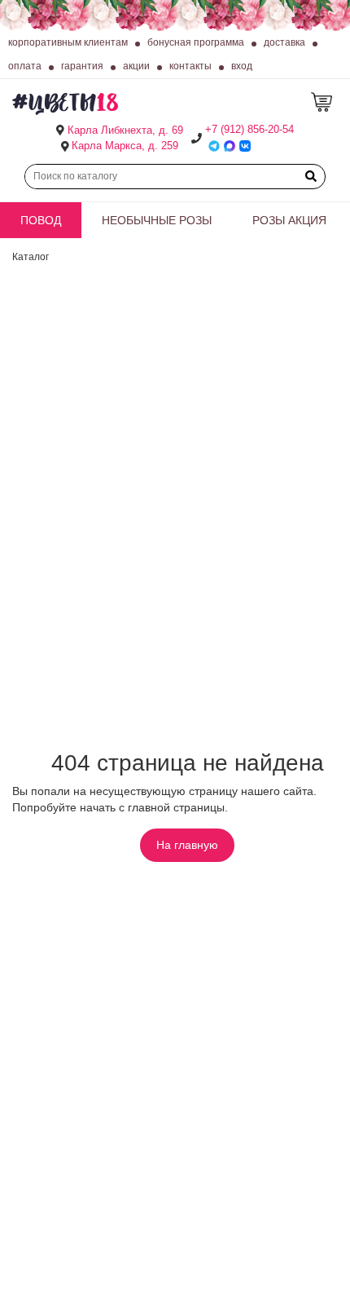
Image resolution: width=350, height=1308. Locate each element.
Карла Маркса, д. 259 (125, 145)
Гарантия (82, 66)
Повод (40, 220)
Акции (136, 66)
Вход (241, 66)
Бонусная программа (195, 42)
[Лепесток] (324, 102)
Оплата (25, 66)
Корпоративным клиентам (68, 42)
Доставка (284, 42)
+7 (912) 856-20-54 (249, 129)
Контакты (190, 66)
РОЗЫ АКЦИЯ (289, 220)
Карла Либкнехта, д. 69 (125, 130)
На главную (187, 844)
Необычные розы (157, 220)
